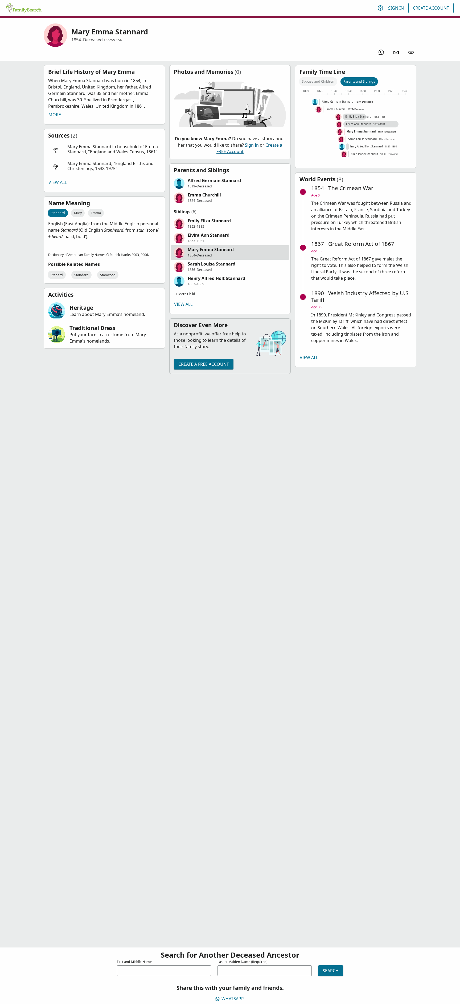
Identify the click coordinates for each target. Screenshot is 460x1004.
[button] (104, 149)
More (54, 115)
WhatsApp (232, 999)
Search (331, 971)
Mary (78, 213)
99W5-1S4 (114, 40)
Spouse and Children (318, 81)
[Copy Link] (411, 52)
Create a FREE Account (203, 364)
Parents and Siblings (359, 81)
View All (57, 182)
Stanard (57, 275)
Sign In (396, 8)
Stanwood (108, 275)
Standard (81, 275)
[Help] (380, 8)
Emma (96, 213)
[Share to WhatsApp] (381, 52)
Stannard (58, 213)
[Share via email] (396, 52)
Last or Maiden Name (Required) (242, 961)
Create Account (431, 8)
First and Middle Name (134, 961)
